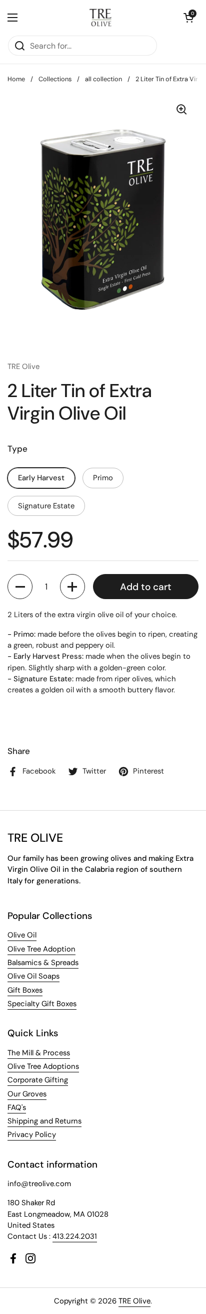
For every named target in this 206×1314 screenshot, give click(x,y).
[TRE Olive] (101, 18)
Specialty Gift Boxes (42, 1004)
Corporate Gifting (38, 1080)
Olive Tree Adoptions (43, 1066)
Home (16, 79)
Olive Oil (22, 935)
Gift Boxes (25, 990)
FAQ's (17, 1107)
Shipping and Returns (45, 1121)
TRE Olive (134, 1301)
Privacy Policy (32, 1135)
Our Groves (27, 1094)
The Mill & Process (39, 1053)
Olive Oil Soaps (34, 976)
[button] (188, 18)
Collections (55, 79)
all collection (103, 79)
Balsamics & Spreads (43, 963)
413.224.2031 (74, 1236)
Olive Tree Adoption (42, 949)
